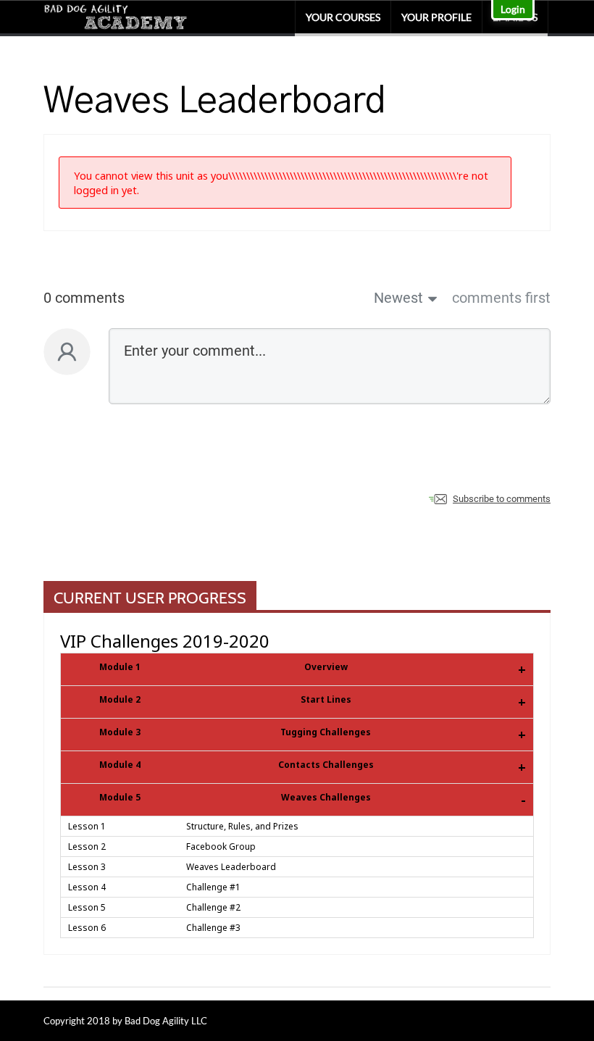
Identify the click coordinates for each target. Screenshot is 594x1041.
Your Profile (436, 17)
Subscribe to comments (502, 498)
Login (513, 9)
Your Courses (343, 17)
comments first (501, 297)
